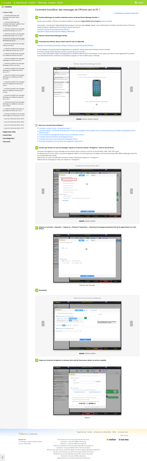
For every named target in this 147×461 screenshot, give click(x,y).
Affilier (114, 432)
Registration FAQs (9, 132)
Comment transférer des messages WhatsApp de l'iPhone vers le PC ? (13, 59)
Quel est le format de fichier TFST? (14, 128)
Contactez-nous (123, 432)
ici (98, 17)
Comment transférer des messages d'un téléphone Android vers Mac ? (13, 54)
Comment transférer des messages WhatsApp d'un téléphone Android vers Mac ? (13, 77)
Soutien (60, 2)
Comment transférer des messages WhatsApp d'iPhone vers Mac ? (13, 64)
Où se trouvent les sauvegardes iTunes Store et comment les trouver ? (61, 134)
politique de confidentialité (102, 432)
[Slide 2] (84, 119)
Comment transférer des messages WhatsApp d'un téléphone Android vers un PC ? (13, 70)
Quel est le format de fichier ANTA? (14, 122)
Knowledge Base (8, 138)
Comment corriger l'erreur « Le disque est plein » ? (55, 128)
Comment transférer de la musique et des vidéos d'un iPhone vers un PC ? (14, 114)
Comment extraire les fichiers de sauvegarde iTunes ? (56, 137)
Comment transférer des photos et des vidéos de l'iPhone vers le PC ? (13, 109)
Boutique (52, 2)
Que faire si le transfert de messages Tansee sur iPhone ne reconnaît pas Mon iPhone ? (65, 45)
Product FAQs (7, 12)
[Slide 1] (78, 119)
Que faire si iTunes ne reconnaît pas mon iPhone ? (53, 29)
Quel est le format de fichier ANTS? (14, 119)
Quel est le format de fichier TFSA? (14, 125)
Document (6, 142)
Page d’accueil (21, 2)
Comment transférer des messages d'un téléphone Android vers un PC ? (13, 49)
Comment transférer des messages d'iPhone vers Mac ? (13, 44)
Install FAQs (7, 135)
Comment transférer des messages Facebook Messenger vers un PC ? (13, 29)
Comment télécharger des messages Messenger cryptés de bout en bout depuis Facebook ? (13, 24)
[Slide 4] (95, 119)
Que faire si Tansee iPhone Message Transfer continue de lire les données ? (61, 51)
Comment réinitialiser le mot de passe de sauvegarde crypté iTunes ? (61, 141)
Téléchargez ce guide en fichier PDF (127, 13)
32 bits (110, 21)
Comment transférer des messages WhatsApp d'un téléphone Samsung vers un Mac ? (13, 103)
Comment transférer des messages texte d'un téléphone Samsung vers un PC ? (13, 83)
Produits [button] (31, 2)
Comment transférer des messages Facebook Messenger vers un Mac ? (13, 34)
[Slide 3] (90, 119)
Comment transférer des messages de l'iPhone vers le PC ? (13, 39)
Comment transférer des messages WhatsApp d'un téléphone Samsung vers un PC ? (13, 97)
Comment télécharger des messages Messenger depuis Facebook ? (11, 17)
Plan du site (124, 435)
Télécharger (42, 2)
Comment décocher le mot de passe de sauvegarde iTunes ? (58, 139)
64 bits (103, 21)
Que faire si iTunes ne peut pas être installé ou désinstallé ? (56, 31)
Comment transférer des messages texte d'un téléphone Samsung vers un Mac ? (13, 90)
